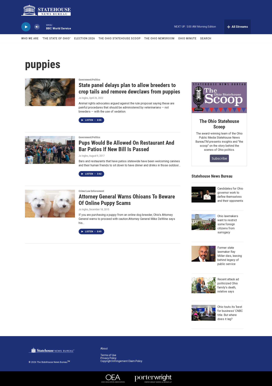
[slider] (42, 27)
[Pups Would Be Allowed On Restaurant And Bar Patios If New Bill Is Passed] (50, 150)
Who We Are (30, 38)
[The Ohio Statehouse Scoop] (219, 97)
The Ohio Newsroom (159, 38)
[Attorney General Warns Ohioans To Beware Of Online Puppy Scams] (50, 203)
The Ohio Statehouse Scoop (120, 38)
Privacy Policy (108, 358)
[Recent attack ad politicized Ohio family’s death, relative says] (204, 285)
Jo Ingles (83, 97)
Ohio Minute (187, 38)
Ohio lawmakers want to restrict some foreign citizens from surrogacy (227, 224)
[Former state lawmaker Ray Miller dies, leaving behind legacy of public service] (204, 254)
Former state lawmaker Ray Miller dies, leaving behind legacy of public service (229, 256)
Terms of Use (108, 355)
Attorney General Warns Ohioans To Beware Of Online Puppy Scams (127, 199)
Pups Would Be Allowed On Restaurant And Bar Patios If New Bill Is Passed (126, 146)
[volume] (37, 27)
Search (205, 38)
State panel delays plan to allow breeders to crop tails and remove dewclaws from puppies (129, 88)
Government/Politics (89, 79)
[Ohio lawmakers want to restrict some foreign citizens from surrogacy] (204, 222)
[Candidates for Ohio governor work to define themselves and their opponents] (204, 195)
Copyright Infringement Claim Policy (121, 361)
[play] (26, 27)
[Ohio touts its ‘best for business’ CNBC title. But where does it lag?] (204, 313)
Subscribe (219, 158)
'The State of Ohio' (56, 38)
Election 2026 (84, 38)
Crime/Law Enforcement (91, 191)
